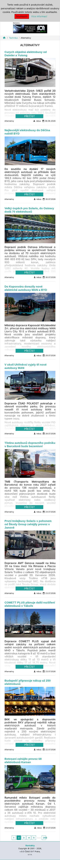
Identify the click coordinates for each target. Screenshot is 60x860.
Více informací (39, 16)
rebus (37, 121)
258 (44, 837)
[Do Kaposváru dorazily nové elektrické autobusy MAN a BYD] (30, 307)
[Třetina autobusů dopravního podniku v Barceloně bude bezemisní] (30, 464)
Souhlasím (21, 16)
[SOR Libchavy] (30, 29)
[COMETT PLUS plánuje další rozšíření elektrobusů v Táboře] (30, 624)
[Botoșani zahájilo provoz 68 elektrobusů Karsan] (30, 780)
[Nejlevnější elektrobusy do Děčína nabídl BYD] (30, 151)
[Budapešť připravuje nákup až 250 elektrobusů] (30, 702)
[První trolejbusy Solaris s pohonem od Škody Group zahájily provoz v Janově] (30, 545)
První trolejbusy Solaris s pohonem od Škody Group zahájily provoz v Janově (28, 524)
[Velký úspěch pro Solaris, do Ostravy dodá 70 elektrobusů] (30, 229)
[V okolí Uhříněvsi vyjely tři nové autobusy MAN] (30, 386)
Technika (13, 38)
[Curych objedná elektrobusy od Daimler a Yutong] (30, 73)
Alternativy (9, 121)
